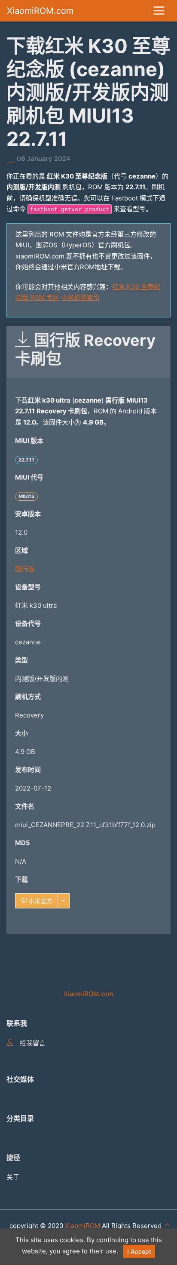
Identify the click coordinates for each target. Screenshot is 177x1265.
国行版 (24, 569)
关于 (12, 1177)
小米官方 (39, 901)
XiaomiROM (82, 1226)
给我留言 (33, 1043)
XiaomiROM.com (40, 11)
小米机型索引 (80, 297)
